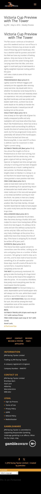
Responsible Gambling (21, 432)
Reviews (28, 338)
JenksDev (21, 465)
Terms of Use (11, 405)
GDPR (8, 412)
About (9, 338)
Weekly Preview (28, 25)
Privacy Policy (11, 409)
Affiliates (19, 344)
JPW (7, 25)
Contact (18, 338)
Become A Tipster (15, 341)
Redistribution (11, 419)
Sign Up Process (12, 402)
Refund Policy (11, 416)
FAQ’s (28, 341)
